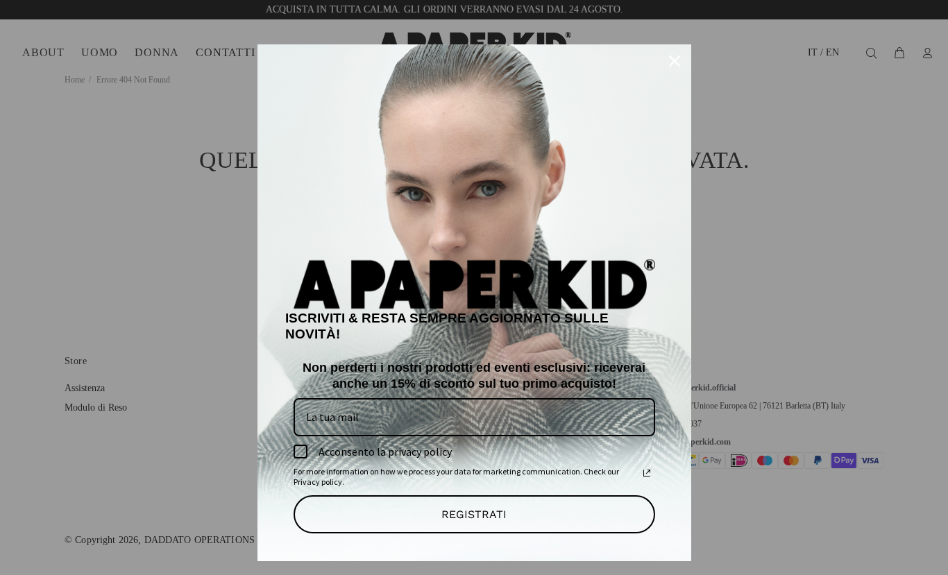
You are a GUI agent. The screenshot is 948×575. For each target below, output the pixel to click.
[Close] (674, 61)
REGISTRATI (474, 514)
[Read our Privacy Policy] (646, 473)
